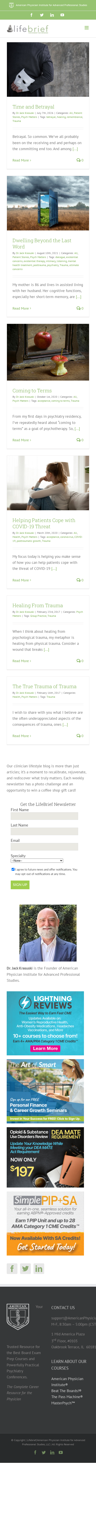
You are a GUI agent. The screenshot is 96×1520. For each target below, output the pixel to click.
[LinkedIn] (38, 1268)
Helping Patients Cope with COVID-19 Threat (44, 523)
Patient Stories (21, 257)
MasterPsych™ (63, 1402)
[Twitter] (25, 1268)
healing (61, 117)
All (71, 113)
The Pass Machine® (67, 1396)
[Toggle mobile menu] (87, 27)
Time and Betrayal (33, 106)
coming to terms (60, 400)
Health (16, 536)
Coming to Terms (32, 390)
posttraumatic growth (29, 540)
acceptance (44, 400)
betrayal (51, 117)
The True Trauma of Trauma (45, 686)
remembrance (74, 117)
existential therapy (34, 261)
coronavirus (66, 536)
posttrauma (39, 265)
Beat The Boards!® (66, 1390)
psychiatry (52, 265)
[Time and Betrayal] (48, 69)
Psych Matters (29, 117)
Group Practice (38, 615)
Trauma (17, 121)
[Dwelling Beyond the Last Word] (48, 203)
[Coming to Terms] (48, 352)
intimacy (51, 261)
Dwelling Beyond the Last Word (42, 243)
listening (62, 261)
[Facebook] (12, 1268)
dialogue (60, 257)
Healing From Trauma (38, 605)
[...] (75, 148)
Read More (21, 160)
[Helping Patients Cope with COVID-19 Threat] (48, 483)
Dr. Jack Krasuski (25, 113)
